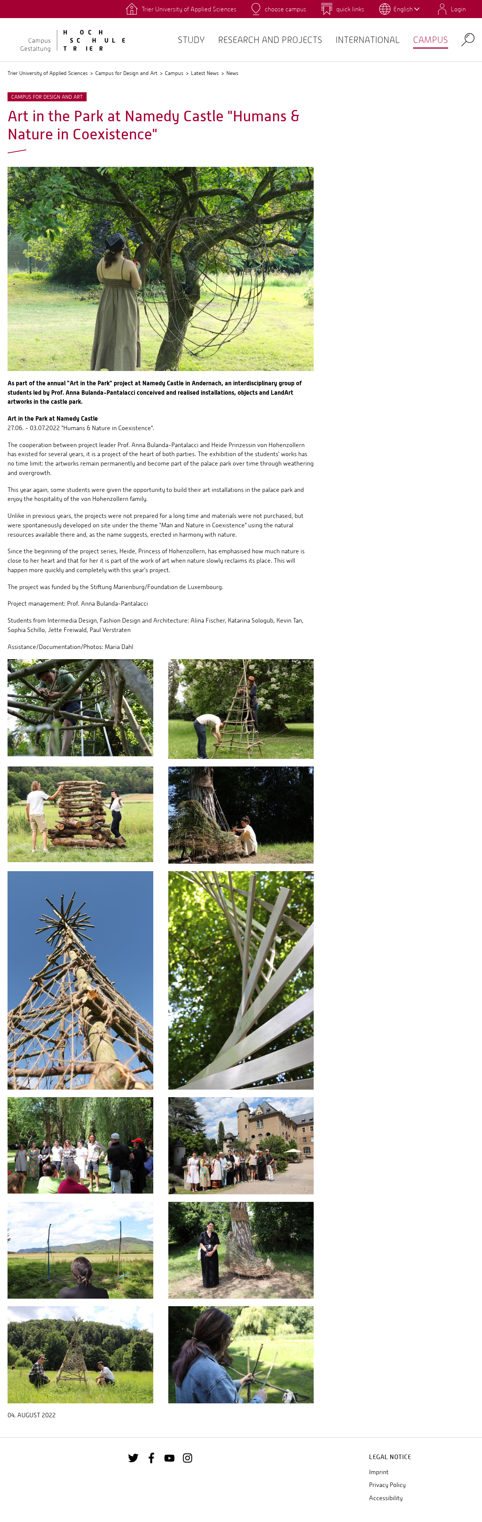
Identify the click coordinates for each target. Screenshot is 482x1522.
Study (191, 40)
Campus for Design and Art (126, 73)
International (368, 40)
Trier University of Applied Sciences (48, 73)
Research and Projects (270, 40)
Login (458, 9)
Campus (430, 40)
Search (467, 39)
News (232, 73)
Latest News (205, 73)
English (403, 9)
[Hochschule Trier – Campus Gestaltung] (68, 39)
